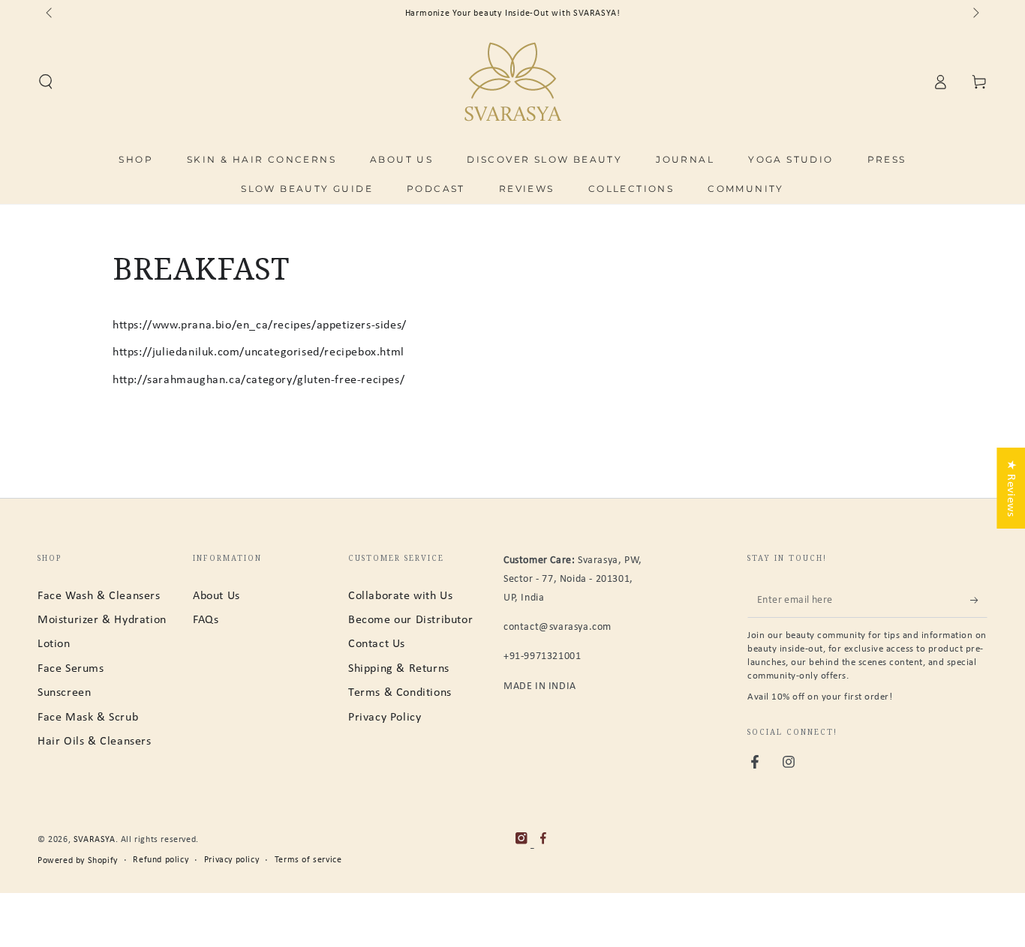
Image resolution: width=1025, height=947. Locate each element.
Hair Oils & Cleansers (95, 742)
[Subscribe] (978, 600)
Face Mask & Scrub (88, 718)
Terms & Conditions (400, 693)
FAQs (205, 620)
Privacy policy (231, 860)
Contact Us (376, 644)
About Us (216, 596)
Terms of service (308, 860)
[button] (45, 81)
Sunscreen (64, 693)
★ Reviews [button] (1011, 487)
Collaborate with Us (400, 596)
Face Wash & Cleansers (99, 596)
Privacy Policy (384, 718)
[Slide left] (50, 13)
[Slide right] (974, 13)
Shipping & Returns (398, 669)
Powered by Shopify (78, 860)
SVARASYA (95, 839)
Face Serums (71, 669)
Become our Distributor (410, 620)
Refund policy (160, 860)
